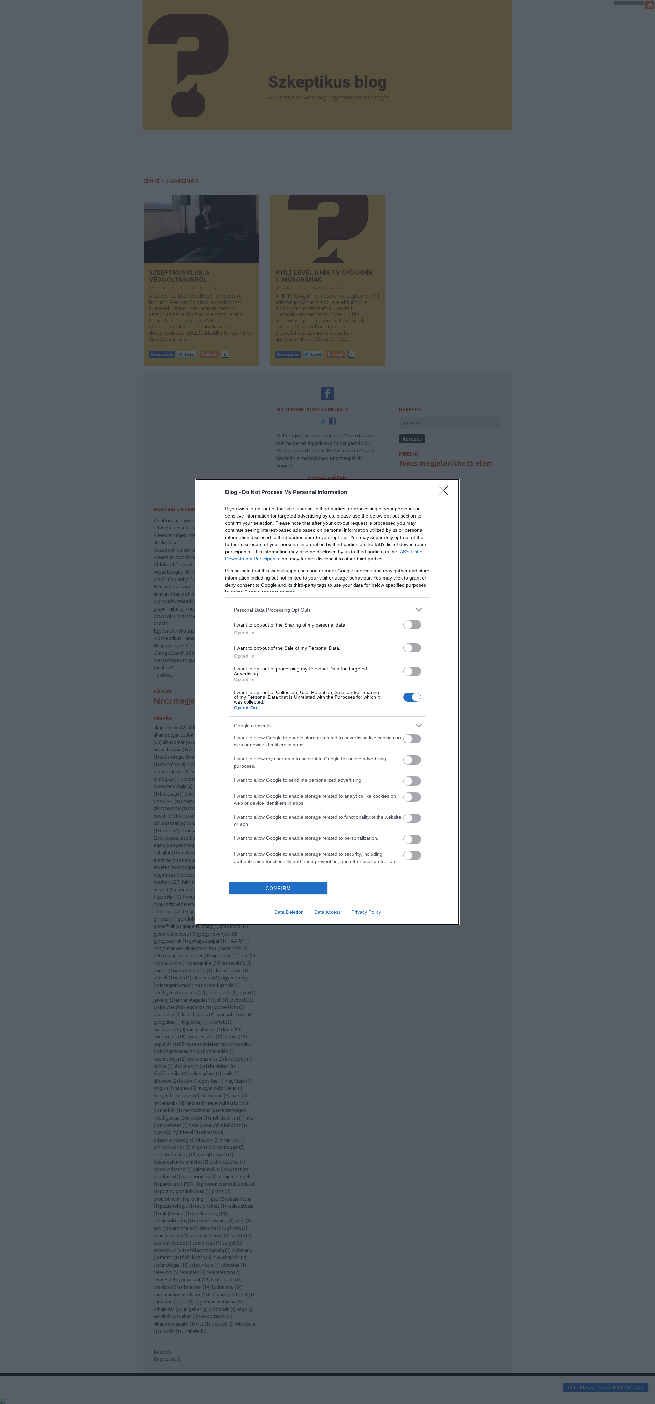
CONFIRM (278, 888)
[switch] (412, 624)
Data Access (327, 912)
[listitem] (327, 609)
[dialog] (327, 702)
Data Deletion (289, 912)
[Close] (445, 492)
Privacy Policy (366, 912)
